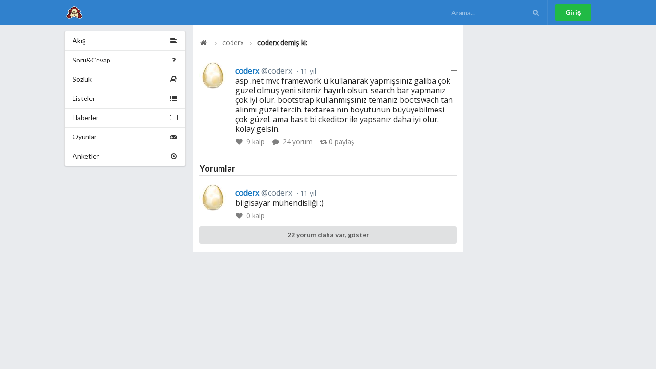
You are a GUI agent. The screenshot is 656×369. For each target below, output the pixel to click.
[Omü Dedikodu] (74, 12)
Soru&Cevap (91, 60)
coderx (232, 42)
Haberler (85, 117)
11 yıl (307, 70)
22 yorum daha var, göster (328, 235)
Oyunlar (85, 137)
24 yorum (298, 141)
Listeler (84, 98)
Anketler (86, 156)
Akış (79, 41)
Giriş (573, 12)
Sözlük (82, 79)
